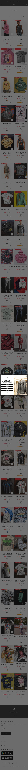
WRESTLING (7, 384)
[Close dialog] (26, 376)
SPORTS (7, 388)
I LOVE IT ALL (7, 390)
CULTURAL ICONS (7, 386)
